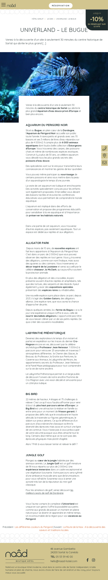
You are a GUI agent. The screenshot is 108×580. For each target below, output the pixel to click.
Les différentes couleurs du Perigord (33, 527)
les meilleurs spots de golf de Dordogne (49, 492)
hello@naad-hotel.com (63, 561)
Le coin (50, 19)
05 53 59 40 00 (64, 556)
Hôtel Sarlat (37, 19)
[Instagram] (93, 560)
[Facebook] (87, 560)
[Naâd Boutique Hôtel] (11, 5)
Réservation (61, 5)
